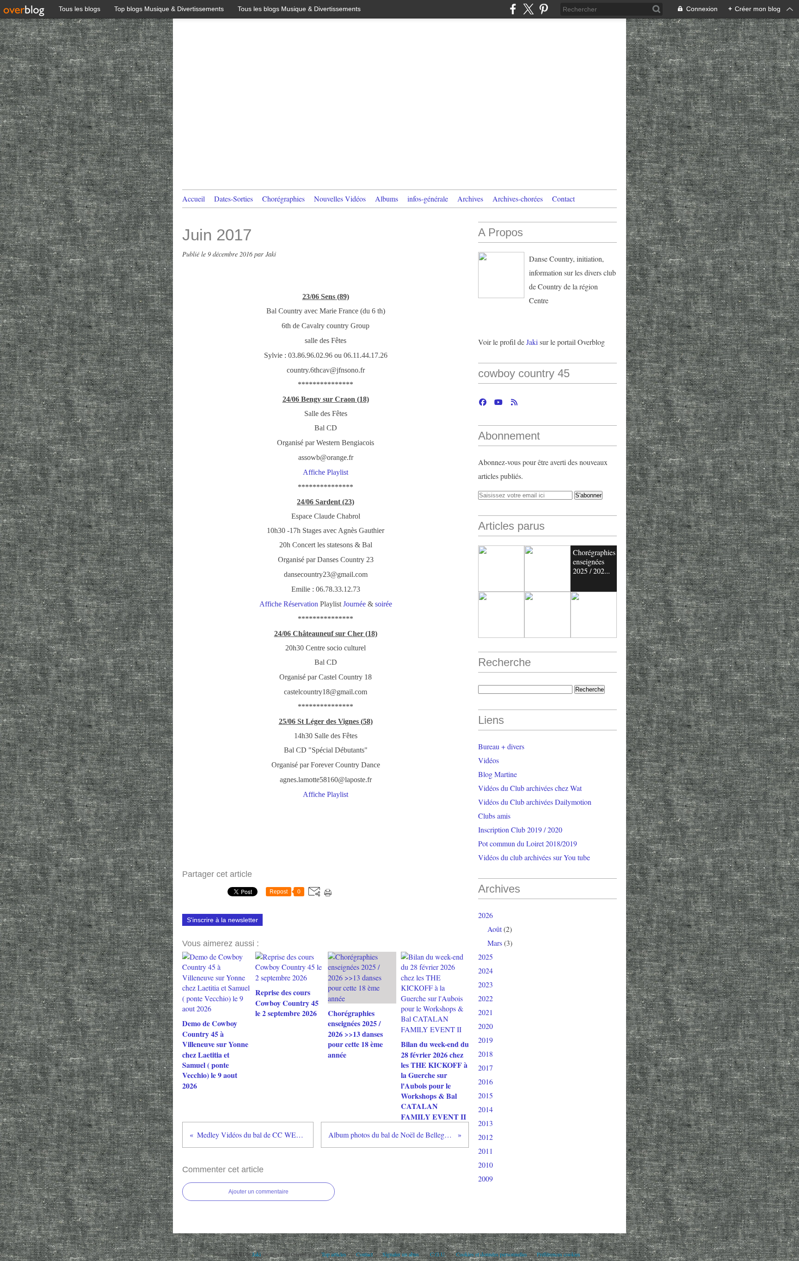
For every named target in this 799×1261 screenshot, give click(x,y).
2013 (485, 1123)
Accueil (193, 198)
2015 (485, 1095)
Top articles (333, 1254)
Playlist (337, 472)
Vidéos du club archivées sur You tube (534, 857)
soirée (383, 604)
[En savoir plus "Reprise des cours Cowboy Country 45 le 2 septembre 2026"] (547, 568)
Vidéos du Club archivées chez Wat (530, 788)
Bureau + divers (501, 746)
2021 (485, 1012)
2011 (485, 1151)
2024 (485, 970)
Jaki (533, 342)
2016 (485, 1081)
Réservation (300, 604)
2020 (485, 1026)
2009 (485, 1178)
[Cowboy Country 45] (501, 275)
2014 (485, 1109)
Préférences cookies (558, 1254)
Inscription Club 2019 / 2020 (520, 829)
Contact (563, 198)
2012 (485, 1137)
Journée (354, 604)
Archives (470, 198)
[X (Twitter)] (528, 9)
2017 (485, 1067)
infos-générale (427, 198)
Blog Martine (497, 774)
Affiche (314, 472)
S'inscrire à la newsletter (222, 920)
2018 (485, 1054)
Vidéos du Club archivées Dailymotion (534, 802)
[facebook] (513, 9)
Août (494, 929)
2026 (485, 915)
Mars (494, 943)
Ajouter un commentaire (258, 1191)
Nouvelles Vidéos (340, 198)
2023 (485, 984)
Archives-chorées (517, 198)
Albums (386, 198)
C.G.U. (438, 1254)
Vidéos (488, 760)
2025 (485, 956)
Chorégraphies (283, 198)
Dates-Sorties (233, 198)
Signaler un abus (401, 1254)
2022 (485, 998)
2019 (485, 1040)
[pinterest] (543, 9)
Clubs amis (494, 815)
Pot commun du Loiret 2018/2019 (527, 843)
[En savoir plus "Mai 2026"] (594, 615)
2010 (485, 1164)
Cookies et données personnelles (491, 1254)
